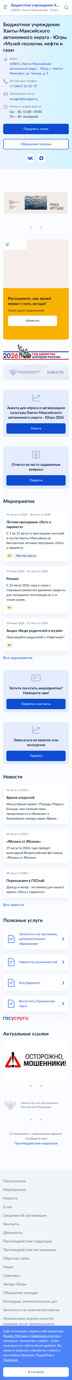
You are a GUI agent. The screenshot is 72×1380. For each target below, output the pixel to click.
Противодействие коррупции (36, 1143)
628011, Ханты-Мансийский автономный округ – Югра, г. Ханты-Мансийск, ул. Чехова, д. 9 (37, 68)
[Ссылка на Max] (41, 158)
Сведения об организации (24, 1215)
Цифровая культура (45, 1336)
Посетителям (14, 1181)
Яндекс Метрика (15, 1336)
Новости (10, 1198)
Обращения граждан (20, 1293)
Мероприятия (14, 1190)
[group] (36, 201)
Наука (8, 1267)
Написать (33, 320)
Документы (12, 1233)
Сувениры (11, 1276)
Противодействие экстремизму (29, 1250)
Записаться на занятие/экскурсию (31, 1310)
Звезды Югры (14, 1284)
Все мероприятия (17, 658)
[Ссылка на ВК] (30, 158)
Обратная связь (16, 1258)
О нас (8, 1207)
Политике (10, 1360)
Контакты (11, 1224)
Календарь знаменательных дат (30, 1301)
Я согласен (36, 1372)
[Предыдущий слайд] (31, 227)
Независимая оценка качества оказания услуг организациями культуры (28, 1324)
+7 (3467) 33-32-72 (23, 86)
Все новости (13, 905)
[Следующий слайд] (40, 227)
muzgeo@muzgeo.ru (24, 99)
